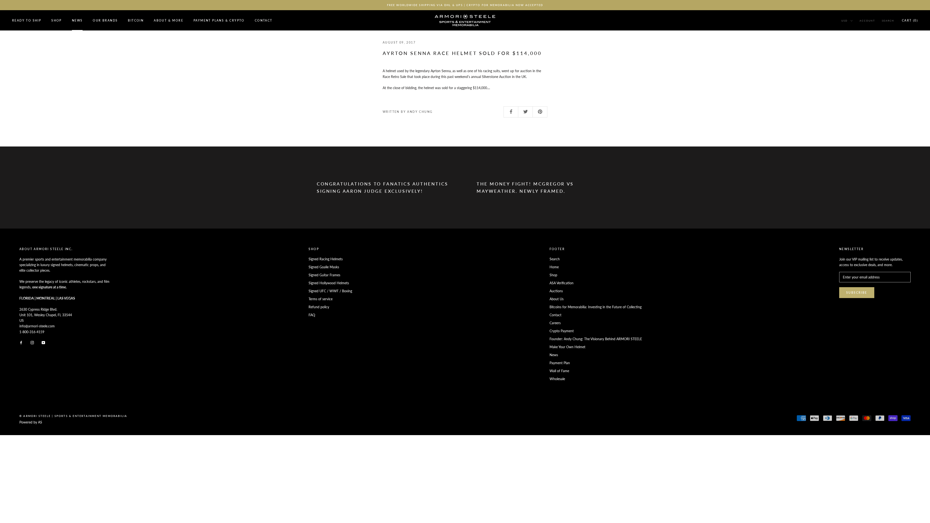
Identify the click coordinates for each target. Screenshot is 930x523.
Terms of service (321, 299)
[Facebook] (21, 342)
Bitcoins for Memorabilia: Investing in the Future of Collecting (596, 307)
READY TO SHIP (26, 20)
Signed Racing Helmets (326, 259)
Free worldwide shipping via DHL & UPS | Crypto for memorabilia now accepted (465, 5)
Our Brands (105, 20)
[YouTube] (43, 342)
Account (867, 20)
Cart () (910, 20)
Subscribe (856, 292)
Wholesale (557, 379)
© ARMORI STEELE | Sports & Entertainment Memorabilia (73, 415)
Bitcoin (136, 20)
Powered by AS (30, 422)
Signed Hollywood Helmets (329, 283)
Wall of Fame (559, 371)
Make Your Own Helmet (567, 347)
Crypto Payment (562, 331)
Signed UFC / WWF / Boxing (330, 291)
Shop (56, 20)
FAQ (312, 315)
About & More (168, 20)
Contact (263, 20)
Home (554, 267)
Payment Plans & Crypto (219, 20)
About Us (557, 299)
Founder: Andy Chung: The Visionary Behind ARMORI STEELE (596, 339)
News (77, 20)
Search (888, 20)
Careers (555, 323)
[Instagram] (32, 342)
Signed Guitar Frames (324, 275)
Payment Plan (560, 363)
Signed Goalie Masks (324, 267)
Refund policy (319, 307)
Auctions (556, 291)
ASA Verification (562, 283)
